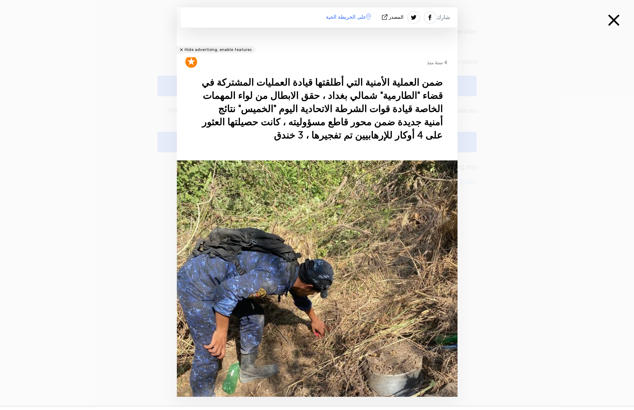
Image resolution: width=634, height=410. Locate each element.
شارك (443, 17)
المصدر (396, 17)
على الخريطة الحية (346, 17)
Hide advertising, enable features (218, 49)
